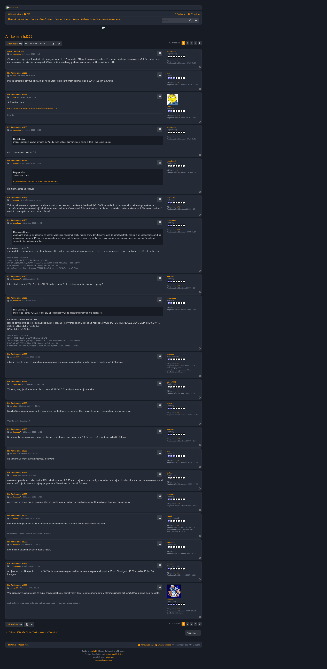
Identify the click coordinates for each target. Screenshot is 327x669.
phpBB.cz (110, 657)
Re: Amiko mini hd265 (17, 73)
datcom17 (171, 198)
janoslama (171, 221)
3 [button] (191, 42)
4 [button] (195, 42)
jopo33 (170, 600)
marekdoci (171, 52)
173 (178, 207)
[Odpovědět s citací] (159, 53)
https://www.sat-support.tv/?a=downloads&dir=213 (32, 108)
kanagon (170, 564)
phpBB (95, 651)
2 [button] (187, 42)
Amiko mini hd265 (18, 36)
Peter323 (171, 542)
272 (178, 115)
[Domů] (134, 7)
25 (178, 364)
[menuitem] (27, 14)
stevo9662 (171, 382)
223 (178, 230)
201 (178, 413)
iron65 (169, 516)
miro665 (170, 354)
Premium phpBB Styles (113, 654)
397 (178, 82)
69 (178, 525)
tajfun (169, 473)
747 (178, 609)
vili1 (169, 73)
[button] (200, 43)
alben (169, 403)
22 (178, 391)
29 (178, 573)
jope (169, 106)
